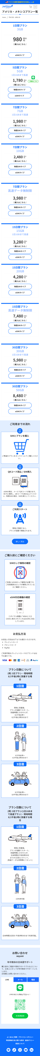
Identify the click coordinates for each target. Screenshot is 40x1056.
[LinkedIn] (31, 1050)
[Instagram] (20, 1050)
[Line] (8, 1050)
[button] (20, 541)
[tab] (7, 979)
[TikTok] (14, 1050)
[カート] (30, 6)
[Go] (33, 79)
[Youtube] (26, 1050)
